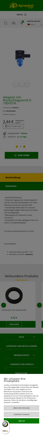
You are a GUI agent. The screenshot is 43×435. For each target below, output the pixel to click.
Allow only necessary (21, 408)
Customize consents (21, 414)
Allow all (22, 421)
